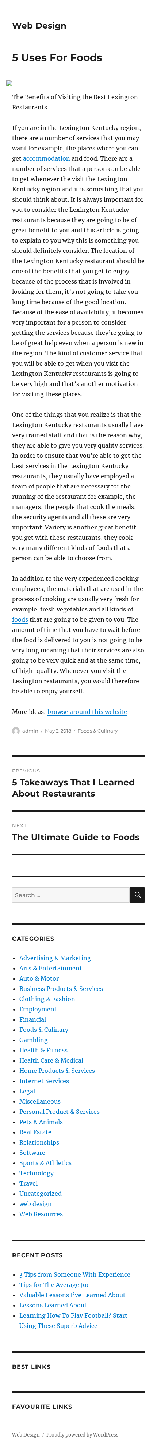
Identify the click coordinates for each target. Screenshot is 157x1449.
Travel (28, 1183)
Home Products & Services (57, 1070)
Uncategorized (40, 1193)
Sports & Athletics (45, 1163)
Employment (38, 1009)
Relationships (39, 1142)
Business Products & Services (61, 988)
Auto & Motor (39, 978)
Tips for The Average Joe (54, 1284)
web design (35, 1204)
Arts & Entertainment (50, 968)
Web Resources (41, 1214)
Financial (32, 1019)
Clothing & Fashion (47, 999)
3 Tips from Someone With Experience (74, 1274)
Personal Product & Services (59, 1111)
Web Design (39, 25)
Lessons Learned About (53, 1305)
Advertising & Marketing (55, 958)
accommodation (46, 158)
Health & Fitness (43, 1050)
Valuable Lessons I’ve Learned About (72, 1295)
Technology (36, 1173)
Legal (27, 1091)
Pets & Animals (41, 1122)
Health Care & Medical (51, 1060)
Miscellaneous (40, 1101)
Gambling (33, 1040)
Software (32, 1152)
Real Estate (35, 1132)
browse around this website (87, 711)
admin (30, 731)
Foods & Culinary (98, 731)
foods (20, 619)
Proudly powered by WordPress (82, 1435)
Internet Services (44, 1081)
